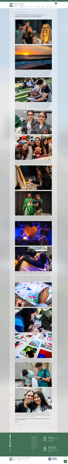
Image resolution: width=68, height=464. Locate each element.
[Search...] (56, 3)
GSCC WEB (17, 421)
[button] (15, 6)
